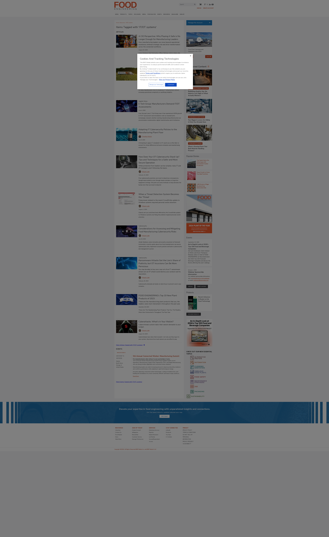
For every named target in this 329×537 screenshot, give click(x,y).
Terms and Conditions (152, 73)
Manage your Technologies (156, 84)
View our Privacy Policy (167, 80)
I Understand (171, 84)
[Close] (190, 56)
